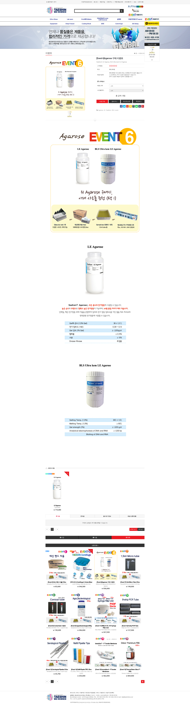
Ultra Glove (54, 19)
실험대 (119, 19)
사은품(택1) (100, 90)
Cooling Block (86, 23)
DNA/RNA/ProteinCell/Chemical (102, 19)
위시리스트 (126, 101)
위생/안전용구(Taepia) (135, 19)
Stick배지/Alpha (86, 19)
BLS (113, 110)
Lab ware (70, 19)
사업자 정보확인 (109, 692)
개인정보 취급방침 (90, 692)
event (116, 110)
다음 (95, 537)
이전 (62, 537)
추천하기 (139, 101)
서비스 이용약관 (80, 692)
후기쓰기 (134, 529)
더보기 (141, 529)
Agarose (100, 110)
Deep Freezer (70, 23)
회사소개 (72, 692)
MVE (102, 23)
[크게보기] (65, 83)
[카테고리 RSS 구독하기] (142, 681)
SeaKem (108, 110)
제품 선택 (100, 85)
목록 (128, 537)
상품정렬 (95, 545)
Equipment (53, 23)
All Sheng (135, 23)
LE (104, 110)
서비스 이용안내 (100, 692)
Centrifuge (119, 23)
